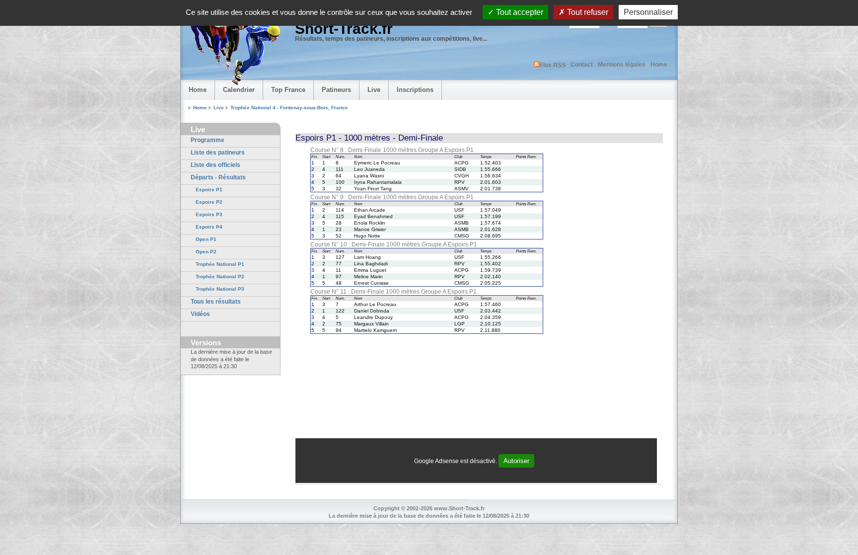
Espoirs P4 (209, 227)
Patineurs (336, 89)
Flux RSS (553, 65)
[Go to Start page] (233, 47)
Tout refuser (586, 12)
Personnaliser (648, 12)
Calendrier (239, 89)
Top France (288, 89)
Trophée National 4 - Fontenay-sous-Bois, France (289, 107)
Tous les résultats (216, 301)
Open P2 (206, 251)
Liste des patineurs (218, 152)
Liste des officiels (215, 164)
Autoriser (516, 461)
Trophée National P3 (220, 289)
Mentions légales (621, 64)
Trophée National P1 (220, 264)
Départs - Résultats (218, 177)
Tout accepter (518, 12)
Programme (207, 140)
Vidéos (200, 314)
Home (658, 64)
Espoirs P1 (209, 189)
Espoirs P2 (209, 202)
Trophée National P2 (220, 276)
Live (373, 89)
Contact (582, 64)
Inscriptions (415, 89)
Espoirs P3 (209, 214)
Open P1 (206, 239)
